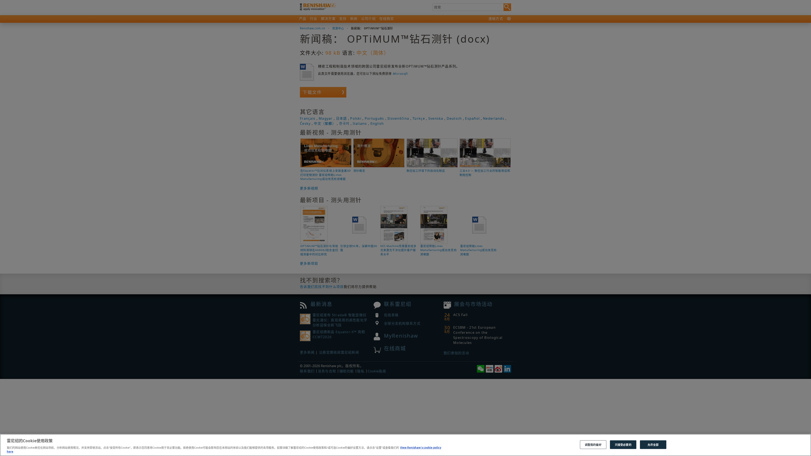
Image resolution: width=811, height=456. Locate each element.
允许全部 (653, 444)
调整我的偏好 (593, 444)
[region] (405, 445)
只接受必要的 (623, 444)
